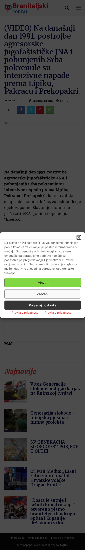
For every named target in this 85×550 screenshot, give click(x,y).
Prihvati (42, 282)
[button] (79, 237)
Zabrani (42, 294)
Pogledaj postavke (43, 305)
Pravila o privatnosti (25, 312)
